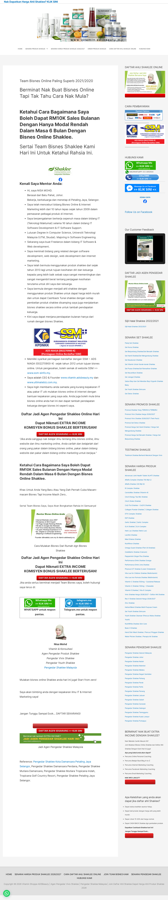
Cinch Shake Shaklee (133, 501)
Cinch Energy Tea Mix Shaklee (136, 497)
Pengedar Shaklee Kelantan (135, 666)
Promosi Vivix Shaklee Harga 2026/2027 (140, 414)
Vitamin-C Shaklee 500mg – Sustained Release (142, 582)
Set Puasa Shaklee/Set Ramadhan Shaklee (141, 368)
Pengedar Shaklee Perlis (134, 687)
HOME (9, 874)
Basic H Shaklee (131, 628)
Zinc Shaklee (130, 603)
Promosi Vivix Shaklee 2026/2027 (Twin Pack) (142, 418)
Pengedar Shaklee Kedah (134, 661)
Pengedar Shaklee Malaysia (60, 667)
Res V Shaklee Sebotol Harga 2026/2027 (140, 599)
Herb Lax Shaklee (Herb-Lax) (136, 531)
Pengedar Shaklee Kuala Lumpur (137, 717)
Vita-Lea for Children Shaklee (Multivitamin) (141, 573)
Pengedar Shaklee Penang (135, 691)
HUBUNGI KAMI (84, 878)
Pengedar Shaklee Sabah (134, 700)
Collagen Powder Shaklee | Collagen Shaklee (141, 509)
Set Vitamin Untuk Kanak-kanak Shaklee (140, 364)
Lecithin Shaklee (131, 535)
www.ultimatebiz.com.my (42, 382)
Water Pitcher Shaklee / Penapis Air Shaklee (141, 636)
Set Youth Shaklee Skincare (135, 389)
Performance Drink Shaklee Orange (138, 560)
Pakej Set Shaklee (131, 343)
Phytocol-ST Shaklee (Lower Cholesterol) (140, 569)
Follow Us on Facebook (138, 211)
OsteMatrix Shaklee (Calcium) (136, 552)
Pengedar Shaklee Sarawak (135, 704)
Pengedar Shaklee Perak (134, 683)
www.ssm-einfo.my (38, 372)
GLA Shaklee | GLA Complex (135, 526)
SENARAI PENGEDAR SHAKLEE (146, 874)
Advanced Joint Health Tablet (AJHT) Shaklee (142, 475)
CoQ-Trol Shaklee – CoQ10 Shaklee (138, 505)
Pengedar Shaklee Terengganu (136, 712)
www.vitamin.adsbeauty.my (77, 377)
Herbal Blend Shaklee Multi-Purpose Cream (141, 607)
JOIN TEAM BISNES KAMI (116, 874)
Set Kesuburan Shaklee (133, 360)
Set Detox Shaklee (132, 394)
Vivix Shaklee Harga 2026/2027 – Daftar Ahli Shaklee (144, 594)
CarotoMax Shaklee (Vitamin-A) (136, 492)
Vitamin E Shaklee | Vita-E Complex (138, 590)
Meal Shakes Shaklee (133, 539)
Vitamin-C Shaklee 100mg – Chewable (139, 586)
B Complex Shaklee (132, 488)
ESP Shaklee (129, 518)
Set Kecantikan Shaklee (134, 373)
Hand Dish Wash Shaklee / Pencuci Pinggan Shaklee (144, 632)
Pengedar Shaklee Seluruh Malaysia (138, 653)
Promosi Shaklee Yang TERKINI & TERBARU (141, 410)
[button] (140, 255)
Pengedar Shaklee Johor (134, 657)
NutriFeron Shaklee (132, 543)
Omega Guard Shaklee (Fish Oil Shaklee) (140, 548)
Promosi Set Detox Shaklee (135, 423)
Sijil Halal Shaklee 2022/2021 (135, 326)
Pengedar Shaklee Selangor (135, 708)
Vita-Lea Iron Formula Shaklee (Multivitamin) (141, 577)
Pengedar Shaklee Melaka (134, 670)
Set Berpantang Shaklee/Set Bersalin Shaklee (142, 351)
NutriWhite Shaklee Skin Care (136, 624)
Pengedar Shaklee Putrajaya (135, 721)
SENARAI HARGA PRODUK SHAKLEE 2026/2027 (38, 874)
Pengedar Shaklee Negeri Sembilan (138, 674)
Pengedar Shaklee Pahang (135, 678)
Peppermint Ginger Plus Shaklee (137, 556)
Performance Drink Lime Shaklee (137, 565)
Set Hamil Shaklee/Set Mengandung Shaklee (141, 356)
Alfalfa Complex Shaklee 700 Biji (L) (138, 480)
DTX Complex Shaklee (133, 514)
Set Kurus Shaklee (132, 347)
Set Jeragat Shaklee (132, 377)
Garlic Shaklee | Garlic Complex (136, 522)
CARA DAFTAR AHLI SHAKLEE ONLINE (82, 874)
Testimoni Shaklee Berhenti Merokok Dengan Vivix (143, 455)
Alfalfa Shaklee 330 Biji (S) (135, 484)
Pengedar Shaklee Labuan (135, 695)
